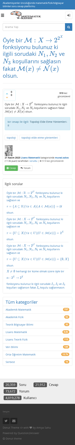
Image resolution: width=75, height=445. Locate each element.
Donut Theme (11, 427)
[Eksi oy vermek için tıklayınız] (7, 97)
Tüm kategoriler (22, 302)
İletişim (6, 411)
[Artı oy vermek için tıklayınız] (7, 93)
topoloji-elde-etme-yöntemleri (39, 137)
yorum (27, 168)
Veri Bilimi (12, 347)
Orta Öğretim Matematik (20, 354)
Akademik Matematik (18, 309)
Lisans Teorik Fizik (16, 339)
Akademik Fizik (14, 317)
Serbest (10, 362)
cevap (12, 168)
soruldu (33, 160)
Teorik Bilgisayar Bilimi (19, 324)
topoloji (11, 137)
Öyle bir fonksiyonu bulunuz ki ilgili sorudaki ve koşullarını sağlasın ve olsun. (35, 202)
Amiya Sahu (43, 427)
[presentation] (44, 40)
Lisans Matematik (30, 157)
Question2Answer (28, 433)
